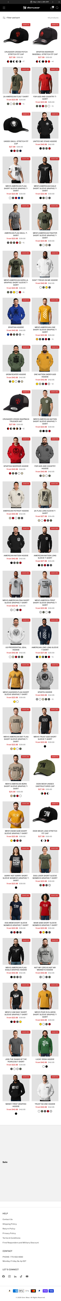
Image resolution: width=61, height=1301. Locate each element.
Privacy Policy (9, 1233)
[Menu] (4, 7)
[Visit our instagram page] (9, 1276)
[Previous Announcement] (8, 2)
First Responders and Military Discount (21, 1242)
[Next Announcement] (52, 2)
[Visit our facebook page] (3, 1276)
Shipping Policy (10, 1224)
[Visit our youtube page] (27, 1276)
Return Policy (9, 1228)
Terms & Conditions (11, 1238)
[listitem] (30, 2)
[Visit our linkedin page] (15, 1276)
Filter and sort (13, 18)
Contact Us (7, 1219)
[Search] (57, 7)
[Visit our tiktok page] (21, 1276)
